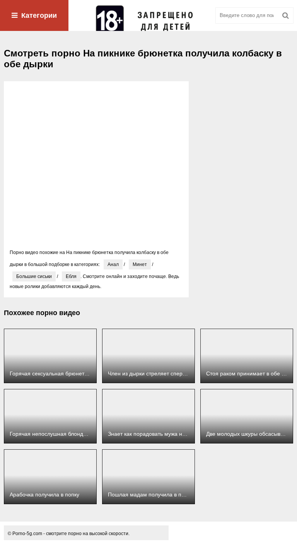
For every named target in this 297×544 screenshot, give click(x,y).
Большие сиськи (34, 276)
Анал (113, 264)
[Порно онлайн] (148, 15)
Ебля (71, 276)
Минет (140, 264)
